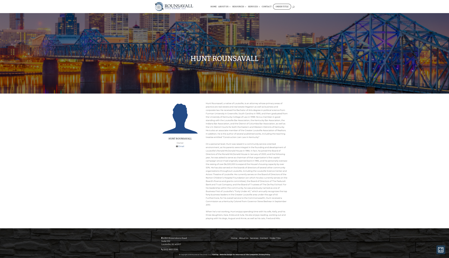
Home (213, 7)
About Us (223, 7)
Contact (267, 7)
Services (253, 7)
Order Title (282, 6)
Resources (238, 7)
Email (181, 146)
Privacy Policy (264, 254)
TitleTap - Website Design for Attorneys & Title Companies (235, 254)
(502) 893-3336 (170, 249)
